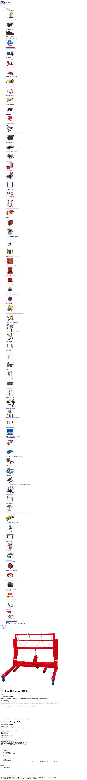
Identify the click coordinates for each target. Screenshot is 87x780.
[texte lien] (3, 625)
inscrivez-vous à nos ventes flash (9, 758)
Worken (2, 1)
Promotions (8, 9)
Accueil (7, 8)
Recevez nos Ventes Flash (20, 623)
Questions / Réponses (7, 748)
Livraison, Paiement (7, 749)
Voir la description (4, 700)
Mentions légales (6, 754)
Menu (4, 7)
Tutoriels (7, 622)
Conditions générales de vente (9, 753)
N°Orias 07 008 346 (54, 703)
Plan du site (5, 750)
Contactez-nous (6, 755)
